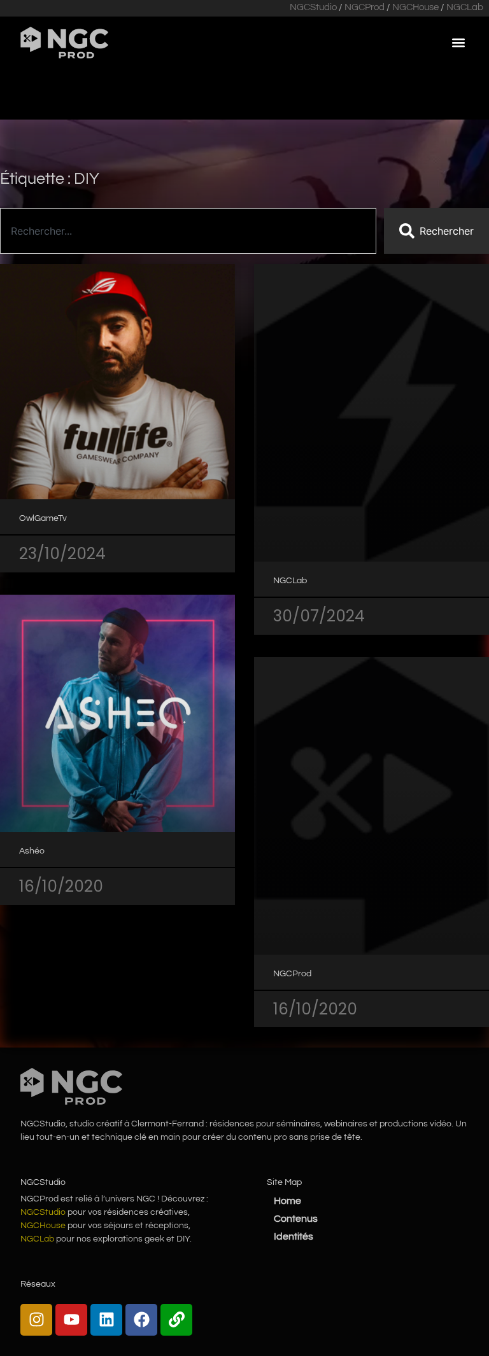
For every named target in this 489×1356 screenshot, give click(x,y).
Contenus (296, 1219)
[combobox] (188, 231)
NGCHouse (415, 7)
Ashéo (32, 851)
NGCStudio (313, 7)
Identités (293, 1236)
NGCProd (364, 7)
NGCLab (464, 7)
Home (287, 1201)
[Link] (176, 1320)
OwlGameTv (43, 518)
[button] (458, 42)
